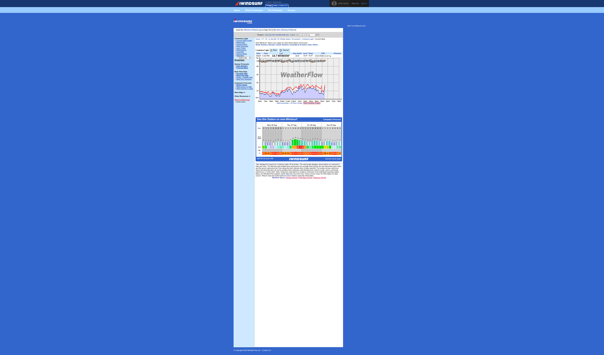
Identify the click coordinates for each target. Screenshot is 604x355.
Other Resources (242, 96)
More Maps (239, 92)
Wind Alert (240, 56)
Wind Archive (241, 50)
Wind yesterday (283, 103)
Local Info (240, 52)
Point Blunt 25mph (305, 178)
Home (237, 10)
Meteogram (240, 42)
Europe (272, 45)
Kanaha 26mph (291, 178)
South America (282, 45)
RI (266, 39)
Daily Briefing (242, 66)
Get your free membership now (277, 35)
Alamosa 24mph (320, 178)
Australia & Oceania (298, 45)
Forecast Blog (242, 68)
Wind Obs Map (242, 75)
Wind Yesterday (242, 46)
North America (262, 45)
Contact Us (266, 350)
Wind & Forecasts (254, 10)
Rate (275, 50)
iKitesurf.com (360, 26)
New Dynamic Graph (311, 103)
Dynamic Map (242, 73)
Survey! (285, 50)
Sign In (364, 3)
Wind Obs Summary (244, 79)
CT (263, 39)
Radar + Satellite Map (244, 77)
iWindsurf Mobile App (253, 30)
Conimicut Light (307, 39)
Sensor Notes (241, 54)
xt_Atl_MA (272, 39)
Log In (292, 35)
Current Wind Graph (244, 40)
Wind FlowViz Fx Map (244, 89)
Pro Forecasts (275, 10)
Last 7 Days (241, 48)
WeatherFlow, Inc (254, 350)
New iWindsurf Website (286, 30)
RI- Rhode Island (283, 39)
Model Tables (241, 85)
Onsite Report (241, 44)
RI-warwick (296, 39)
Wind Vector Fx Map (244, 87)
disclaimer (288, 176)
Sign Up (355, 3)
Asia (309, 45)
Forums (291, 10)
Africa (315, 45)
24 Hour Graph (296, 103)
